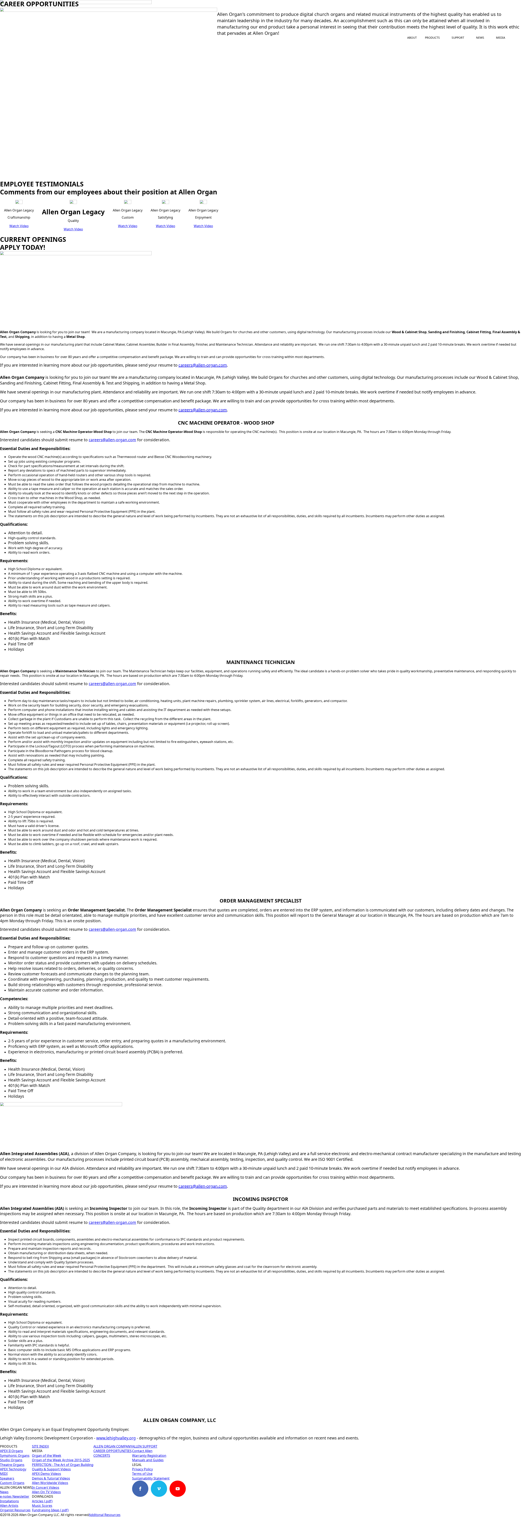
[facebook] (140, 1489)
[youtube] (178, 1489)
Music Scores (42, 1505)
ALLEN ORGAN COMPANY (112, 1446)
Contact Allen (142, 1451)
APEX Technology (13, 1469)
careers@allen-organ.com (202, 365)
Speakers (7, 1478)
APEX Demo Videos (46, 1473)
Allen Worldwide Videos (50, 1483)
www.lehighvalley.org (116, 1438)
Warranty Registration (149, 1455)
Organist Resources (15, 1510)
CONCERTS (101, 1455)
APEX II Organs (11, 1451)
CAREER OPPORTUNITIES (112, 1451)
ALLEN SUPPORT (144, 1446)
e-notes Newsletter (14, 1496)
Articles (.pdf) (42, 1501)
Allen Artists (9, 1505)
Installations (9, 1501)
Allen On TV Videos (46, 1492)
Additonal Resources (104, 1515)
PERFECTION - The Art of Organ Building (62, 1464)
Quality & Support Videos (51, 1469)
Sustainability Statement (151, 1478)
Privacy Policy (142, 1469)
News (4, 1492)
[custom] (196, 1489)
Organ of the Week (46, 1455)
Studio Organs (11, 1460)
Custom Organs (12, 1483)
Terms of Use (142, 1473)
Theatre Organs (12, 1464)
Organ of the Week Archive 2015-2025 (61, 1460)
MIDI (4, 1473)
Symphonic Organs (15, 1455)
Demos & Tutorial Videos (51, 1478)
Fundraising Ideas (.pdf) (50, 1510)
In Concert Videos (45, 1487)
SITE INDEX (40, 1446)
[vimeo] (159, 1489)
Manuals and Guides (148, 1460)
